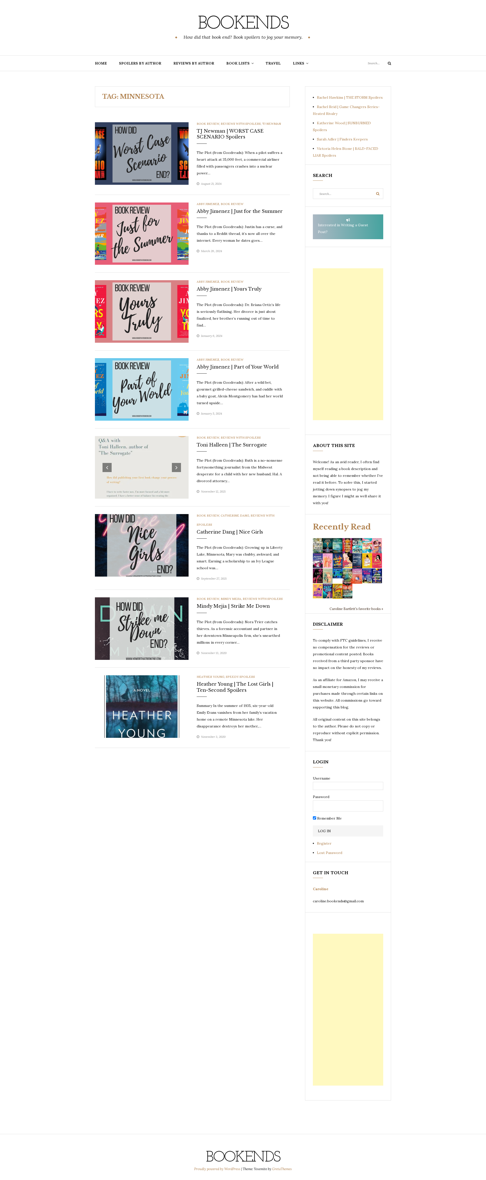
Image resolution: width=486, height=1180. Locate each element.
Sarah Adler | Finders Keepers (342, 139)
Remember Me (329, 818)
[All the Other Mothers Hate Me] (377, 575)
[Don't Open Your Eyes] (347, 545)
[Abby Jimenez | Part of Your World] (142, 389)
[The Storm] (318, 545)
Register (324, 843)
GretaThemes (282, 1169)
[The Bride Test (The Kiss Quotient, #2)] (367, 560)
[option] (142, 467)
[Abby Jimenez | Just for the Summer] (142, 233)
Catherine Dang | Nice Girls (230, 532)
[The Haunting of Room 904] (357, 560)
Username (321, 778)
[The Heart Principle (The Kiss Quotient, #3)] (377, 560)
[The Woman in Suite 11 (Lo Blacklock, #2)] (357, 545)
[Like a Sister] (318, 575)
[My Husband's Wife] (328, 545)
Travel (273, 63)
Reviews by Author (193, 63)
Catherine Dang (235, 515)
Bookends (243, 24)
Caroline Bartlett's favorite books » (356, 609)
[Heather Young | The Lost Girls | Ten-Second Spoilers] (142, 706)
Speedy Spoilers (240, 677)
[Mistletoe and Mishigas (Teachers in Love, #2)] (328, 575)
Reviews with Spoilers (241, 124)
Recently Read (342, 527)
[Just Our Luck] (377, 545)
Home (101, 63)
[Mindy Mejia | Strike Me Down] (142, 628)
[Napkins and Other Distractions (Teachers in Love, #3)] (328, 560)
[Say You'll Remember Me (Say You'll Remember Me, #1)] (367, 545)
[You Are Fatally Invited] (347, 590)
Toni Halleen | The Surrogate (232, 445)
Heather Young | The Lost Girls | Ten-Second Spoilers (235, 687)
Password (321, 797)
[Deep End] (328, 590)
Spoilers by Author (140, 63)
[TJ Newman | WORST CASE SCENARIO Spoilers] (142, 153)
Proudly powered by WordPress (217, 1169)
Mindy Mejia (231, 599)
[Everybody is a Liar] (337, 573)
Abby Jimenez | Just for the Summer (240, 211)
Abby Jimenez (208, 204)
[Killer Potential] (318, 590)
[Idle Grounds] (347, 575)
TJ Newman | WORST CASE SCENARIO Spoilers (230, 134)
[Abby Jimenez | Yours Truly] (142, 311)
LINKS (298, 63)
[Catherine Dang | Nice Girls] (142, 545)
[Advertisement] (348, 344)
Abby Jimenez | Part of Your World (238, 367)
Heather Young (210, 677)
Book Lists (238, 63)
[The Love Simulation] (357, 575)
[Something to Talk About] (347, 560)
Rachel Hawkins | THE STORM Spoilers (350, 97)
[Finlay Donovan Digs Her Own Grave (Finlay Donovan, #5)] (367, 575)
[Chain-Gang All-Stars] (337, 590)
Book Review (208, 124)
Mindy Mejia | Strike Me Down (233, 606)
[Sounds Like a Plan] (337, 560)
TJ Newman (271, 124)
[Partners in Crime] (318, 560)
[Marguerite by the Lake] (337, 545)
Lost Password (329, 852)
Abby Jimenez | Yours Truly (229, 289)
